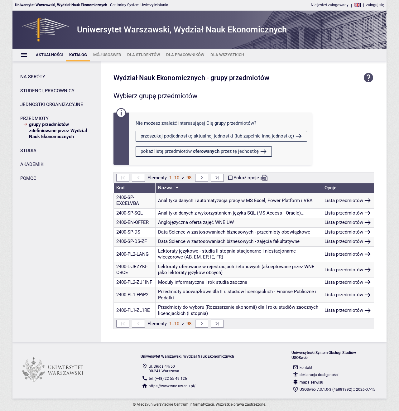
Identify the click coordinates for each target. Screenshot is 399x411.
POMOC (28, 178)
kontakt (306, 367)
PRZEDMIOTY (34, 118)
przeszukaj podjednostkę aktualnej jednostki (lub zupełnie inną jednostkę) (217, 136)
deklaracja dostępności (319, 375)
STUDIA (28, 150)
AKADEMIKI (32, 164)
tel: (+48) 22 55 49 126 (168, 378)
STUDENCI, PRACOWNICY (47, 91)
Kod (120, 188)
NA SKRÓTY (32, 77)
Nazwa (166, 188)
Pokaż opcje (246, 178)
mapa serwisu (311, 382)
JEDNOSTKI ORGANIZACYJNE (51, 104)
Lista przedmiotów (343, 200)
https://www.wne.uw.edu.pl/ (172, 386)
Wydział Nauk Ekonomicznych (159, 78)
